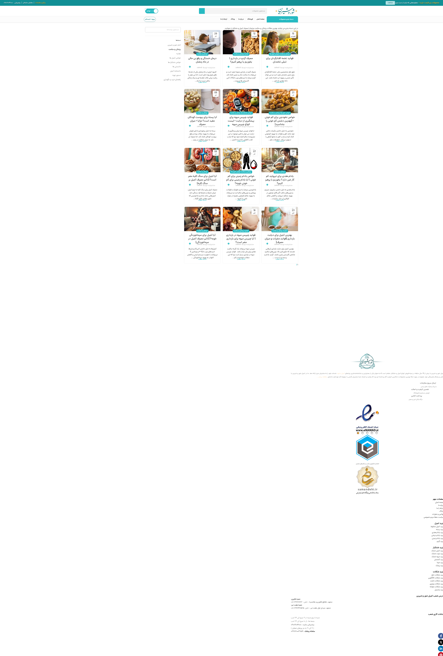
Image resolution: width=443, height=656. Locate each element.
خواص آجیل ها (274, 54)
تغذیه (246, 54)
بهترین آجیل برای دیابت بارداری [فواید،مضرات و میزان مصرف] (280, 238)
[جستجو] (202, 11)
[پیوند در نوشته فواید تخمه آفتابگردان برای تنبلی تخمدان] (280, 42)
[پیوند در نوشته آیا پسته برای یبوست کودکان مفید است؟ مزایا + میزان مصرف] (202, 101)
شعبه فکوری (296, 599)
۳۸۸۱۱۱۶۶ (298, 602)
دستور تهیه (176, 75)
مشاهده (390, 3)
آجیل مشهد (341, 373)
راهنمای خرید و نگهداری (172, 79)
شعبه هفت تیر (297, 605)
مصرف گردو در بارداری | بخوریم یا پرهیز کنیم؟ (241, 60)
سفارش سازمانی (28, 3)
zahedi (277, 67)
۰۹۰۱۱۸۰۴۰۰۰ (8, 3)
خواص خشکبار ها (246, 113)
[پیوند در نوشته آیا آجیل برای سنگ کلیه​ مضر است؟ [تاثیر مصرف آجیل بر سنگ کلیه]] (202, 160)
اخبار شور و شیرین (174, 45)
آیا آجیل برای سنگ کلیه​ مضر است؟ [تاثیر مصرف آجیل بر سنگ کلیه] (202, 180)
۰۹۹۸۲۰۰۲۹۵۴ (297, 631)
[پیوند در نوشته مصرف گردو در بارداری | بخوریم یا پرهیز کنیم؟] (241, 42)
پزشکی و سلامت (285, 54)
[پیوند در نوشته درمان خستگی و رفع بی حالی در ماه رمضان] (202, 42)
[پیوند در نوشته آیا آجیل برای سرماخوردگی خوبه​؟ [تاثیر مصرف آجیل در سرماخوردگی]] (202, 219)
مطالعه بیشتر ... (322, 377)
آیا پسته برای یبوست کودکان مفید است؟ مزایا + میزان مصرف (202, 121)
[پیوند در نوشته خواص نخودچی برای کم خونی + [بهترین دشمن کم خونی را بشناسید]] (280, 101)
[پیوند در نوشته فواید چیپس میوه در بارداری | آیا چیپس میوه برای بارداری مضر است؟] (241, 219)
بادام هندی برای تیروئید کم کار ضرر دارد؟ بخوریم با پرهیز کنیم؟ (279, 180)
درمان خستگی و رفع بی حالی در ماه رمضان (202, 60)
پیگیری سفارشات (40, 3)
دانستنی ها (177, 67)
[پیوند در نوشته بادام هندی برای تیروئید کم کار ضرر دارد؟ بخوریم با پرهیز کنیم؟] (280, 160)
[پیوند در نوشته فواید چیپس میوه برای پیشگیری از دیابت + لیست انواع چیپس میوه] (241, 101)
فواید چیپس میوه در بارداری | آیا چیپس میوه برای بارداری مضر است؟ (241, 238)
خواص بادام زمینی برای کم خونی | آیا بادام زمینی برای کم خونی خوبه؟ (241, 180)
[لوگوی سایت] (286, 11)
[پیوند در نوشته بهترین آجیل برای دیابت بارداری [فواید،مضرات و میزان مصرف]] (280, 219)
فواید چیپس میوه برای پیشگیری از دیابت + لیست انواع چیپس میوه (241, 121)
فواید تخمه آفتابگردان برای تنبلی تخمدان (279, 60)
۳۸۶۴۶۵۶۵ (299, 608)
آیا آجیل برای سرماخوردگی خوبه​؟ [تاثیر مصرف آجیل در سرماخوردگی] (202, 238)
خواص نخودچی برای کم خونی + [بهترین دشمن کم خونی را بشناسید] (280, 121)
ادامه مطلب (280, 82)
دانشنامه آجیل (175, 71)
